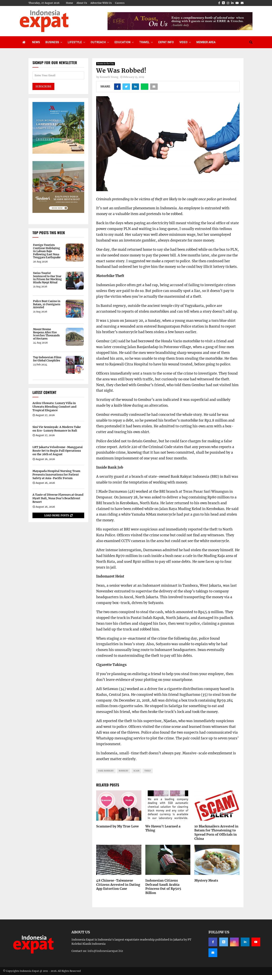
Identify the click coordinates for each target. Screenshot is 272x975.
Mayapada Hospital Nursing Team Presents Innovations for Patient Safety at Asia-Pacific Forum (56, 474)
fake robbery (106, 770)
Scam (136, 770)
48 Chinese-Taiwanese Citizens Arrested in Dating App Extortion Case (118, 884)
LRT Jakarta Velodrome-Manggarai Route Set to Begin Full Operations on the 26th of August (57, 450)
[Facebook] (212, 942)
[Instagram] (234, 942)
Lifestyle (75, 42)
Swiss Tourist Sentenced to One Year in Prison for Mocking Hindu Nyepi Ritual (47, 278)
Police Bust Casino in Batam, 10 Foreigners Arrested (46, 304)
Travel (144, 42)
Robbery (123, 770)
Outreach (98, 42)
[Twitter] (223, 942)
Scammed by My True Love (117, 826)
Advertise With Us (101, 2)
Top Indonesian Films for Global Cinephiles (47, 359)
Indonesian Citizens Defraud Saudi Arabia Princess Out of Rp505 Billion (163, 886)
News (36, 42)
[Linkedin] (245, 942)
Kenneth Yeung (109, 76)
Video (183, 42)
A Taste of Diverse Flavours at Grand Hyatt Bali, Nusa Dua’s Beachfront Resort (57, 498)
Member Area (205, 42)
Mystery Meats (206, 880)
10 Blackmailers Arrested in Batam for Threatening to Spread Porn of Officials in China (216, 832)
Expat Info (166, 42)
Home (69, 2)
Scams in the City (105, 63)
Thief (147, 770)
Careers (119, 2)
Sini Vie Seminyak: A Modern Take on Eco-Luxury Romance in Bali (56, 428)
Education (122, 42)
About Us (81, 2)
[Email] (212, 952)
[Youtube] (255, 942)
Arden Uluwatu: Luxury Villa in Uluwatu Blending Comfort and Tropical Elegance (54, 406)
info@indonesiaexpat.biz (105, 951)
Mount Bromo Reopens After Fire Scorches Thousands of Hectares (46, 334)
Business (52, 42)
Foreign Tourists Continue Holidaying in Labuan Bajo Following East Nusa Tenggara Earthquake (47, 251)
